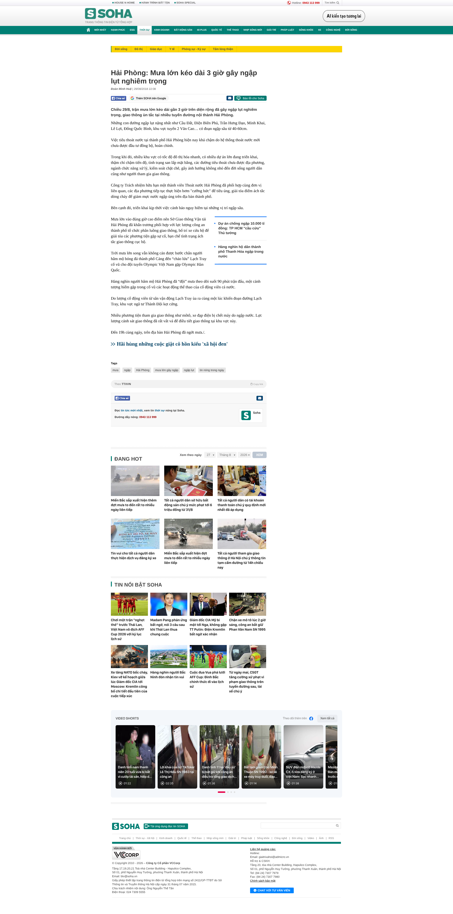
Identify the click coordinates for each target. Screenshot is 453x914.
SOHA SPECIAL (186, 2)
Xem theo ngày (190, 455)
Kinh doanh (161, 30)
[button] (221, 792)
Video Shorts (127, 718)
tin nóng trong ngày (212, 370)
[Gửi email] (229, 98)
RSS (331, 838)
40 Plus (202, 30)
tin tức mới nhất (132, 410)
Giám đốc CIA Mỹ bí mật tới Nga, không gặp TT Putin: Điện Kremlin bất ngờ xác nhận (208, 627)
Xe (319, 30)
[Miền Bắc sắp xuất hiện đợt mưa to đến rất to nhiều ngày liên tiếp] (188, 534)
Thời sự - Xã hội (145, 838)
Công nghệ (333, 30)
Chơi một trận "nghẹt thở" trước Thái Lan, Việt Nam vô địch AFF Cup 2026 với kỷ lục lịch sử (127, 629)
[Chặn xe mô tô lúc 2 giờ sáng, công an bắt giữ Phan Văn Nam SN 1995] (247, 604)
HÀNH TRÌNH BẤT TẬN (156, 2)
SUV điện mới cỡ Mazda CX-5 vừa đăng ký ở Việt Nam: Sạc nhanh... (303, 772)
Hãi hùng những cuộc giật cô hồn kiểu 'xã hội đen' (172, 344)
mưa (115, 370)
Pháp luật (287, 30)
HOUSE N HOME (124, 2)
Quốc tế (216, 30)
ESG (132, 30)
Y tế (172, 49)
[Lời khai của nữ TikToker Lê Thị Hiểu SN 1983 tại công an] (177, 757)
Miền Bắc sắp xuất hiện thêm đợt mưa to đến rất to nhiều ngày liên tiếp (134, 505)
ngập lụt (189, 370)
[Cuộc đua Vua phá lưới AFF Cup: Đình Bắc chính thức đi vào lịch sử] (208, 656)
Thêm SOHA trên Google (151, 98)
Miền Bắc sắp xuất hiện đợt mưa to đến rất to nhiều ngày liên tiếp (187, 558)
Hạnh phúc (118, 30)
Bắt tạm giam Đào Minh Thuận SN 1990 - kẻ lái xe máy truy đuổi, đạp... (260, 772)
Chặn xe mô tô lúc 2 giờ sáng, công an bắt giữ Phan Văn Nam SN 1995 (247, 625)
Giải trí (271, 30)
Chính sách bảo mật (262, 880)
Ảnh (321, 838)
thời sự (160, 410)
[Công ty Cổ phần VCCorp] (169, 853)
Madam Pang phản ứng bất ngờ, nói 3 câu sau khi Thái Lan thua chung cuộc (168, 627)
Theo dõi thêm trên (295, 718)
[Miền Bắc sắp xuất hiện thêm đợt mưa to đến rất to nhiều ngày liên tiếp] (135, 481)
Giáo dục (156, 49)
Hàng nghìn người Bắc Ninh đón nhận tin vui (168, 674)
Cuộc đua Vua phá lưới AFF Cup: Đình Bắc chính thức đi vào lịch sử (207, 679)
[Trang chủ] (109, 16)
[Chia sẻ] (118, 98)
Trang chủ (125, 838)
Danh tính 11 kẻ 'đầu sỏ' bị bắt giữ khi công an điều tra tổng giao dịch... (219, 772)
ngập (127, 370)
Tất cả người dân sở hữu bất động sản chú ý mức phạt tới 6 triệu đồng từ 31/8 (188, 505)
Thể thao (233, 30)
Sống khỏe (306, 30)
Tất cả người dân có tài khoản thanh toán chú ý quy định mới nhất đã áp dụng (242, 505)
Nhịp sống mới (252, 30)
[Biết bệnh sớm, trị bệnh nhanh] (345, 16)
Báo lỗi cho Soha (253, 98)
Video (310, 838)
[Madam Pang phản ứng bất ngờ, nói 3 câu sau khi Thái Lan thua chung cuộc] (168, 604)
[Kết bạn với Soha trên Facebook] (246, 415)
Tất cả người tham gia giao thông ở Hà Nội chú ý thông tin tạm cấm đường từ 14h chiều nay (242, 560)
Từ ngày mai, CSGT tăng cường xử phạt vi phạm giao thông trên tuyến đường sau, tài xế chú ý (246, 681)
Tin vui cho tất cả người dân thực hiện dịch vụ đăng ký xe (133, 555)
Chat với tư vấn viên (274, 890)
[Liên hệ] (259, 398)
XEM (259, 455)
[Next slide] (332, 759)
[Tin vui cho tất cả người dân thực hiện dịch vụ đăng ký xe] (135, 534)
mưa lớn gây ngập (166, 370)
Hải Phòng (142, 370)
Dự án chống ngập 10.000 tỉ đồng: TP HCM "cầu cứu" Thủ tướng (241, 228)
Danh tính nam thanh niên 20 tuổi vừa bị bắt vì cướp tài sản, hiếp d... (135, 772)
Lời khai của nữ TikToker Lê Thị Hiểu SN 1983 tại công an (177, 772)
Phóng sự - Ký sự (194, 49)
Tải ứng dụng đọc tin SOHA (167, 826)
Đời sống (351, 30)
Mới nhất (100, 30)
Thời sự (144, 30)
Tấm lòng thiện (223, 49)
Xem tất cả (327, 718)
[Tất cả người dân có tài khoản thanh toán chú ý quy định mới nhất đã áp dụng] (242, 481)
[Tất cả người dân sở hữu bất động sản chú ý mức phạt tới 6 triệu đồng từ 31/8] (188, 481)
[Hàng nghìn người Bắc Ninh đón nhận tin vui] (168, 656)
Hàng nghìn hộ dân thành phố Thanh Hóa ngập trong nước (241, 251)
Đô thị (139, 49)
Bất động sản (183, 30)
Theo (188, 384)
